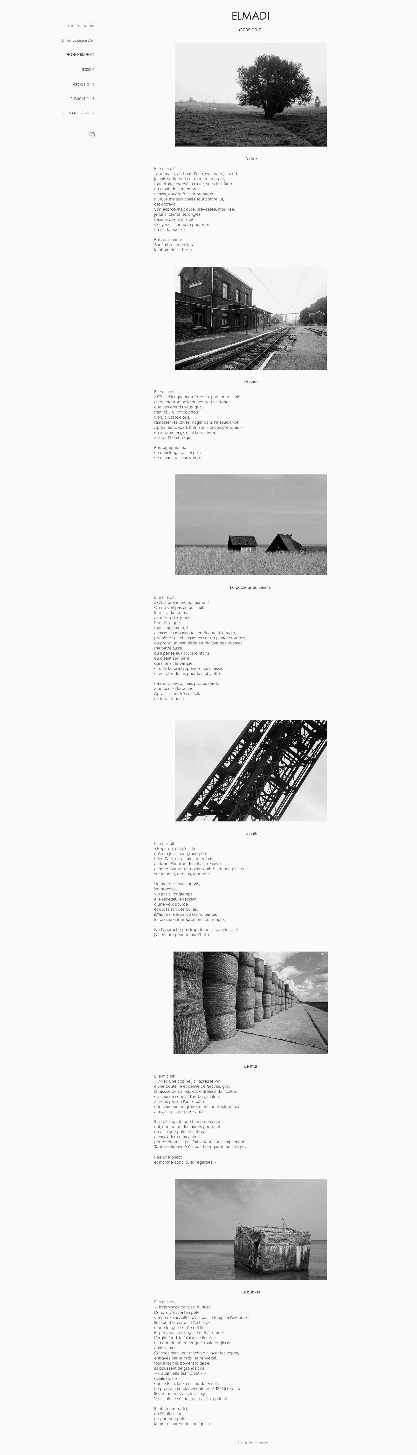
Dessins (88, 69)
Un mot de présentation (78, 40)
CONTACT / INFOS (79, 113)
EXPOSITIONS (83, 84)
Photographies (80, 54)
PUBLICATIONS (83, 99)
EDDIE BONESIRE (81, 26)
